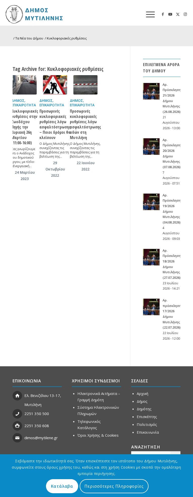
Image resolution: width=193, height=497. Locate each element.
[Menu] (148, 14)
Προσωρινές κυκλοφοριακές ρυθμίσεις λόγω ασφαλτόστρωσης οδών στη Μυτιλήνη (85, 124)
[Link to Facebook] (163, 14)
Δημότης (144, 408)
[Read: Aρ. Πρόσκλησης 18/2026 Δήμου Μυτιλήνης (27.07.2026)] (151, 257)
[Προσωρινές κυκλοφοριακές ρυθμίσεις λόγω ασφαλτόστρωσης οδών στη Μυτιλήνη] (85, 85)
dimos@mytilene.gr (41, 437)
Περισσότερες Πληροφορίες (113, 486)
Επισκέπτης (147, 416)
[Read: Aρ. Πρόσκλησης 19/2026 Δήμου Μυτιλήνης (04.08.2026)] (151, 202)
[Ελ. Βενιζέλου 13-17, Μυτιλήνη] (17, 395)
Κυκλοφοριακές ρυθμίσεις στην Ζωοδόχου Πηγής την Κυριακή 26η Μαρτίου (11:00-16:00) (24, 127)
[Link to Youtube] (170, 14)
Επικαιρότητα (23, 105)
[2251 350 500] (17, 414)
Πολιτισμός (147, 424)
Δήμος (17, 100)
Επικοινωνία (148, 432)
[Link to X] (178, 14)
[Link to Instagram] (185, 14)
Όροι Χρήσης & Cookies (98, 435)
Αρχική (142, 393)
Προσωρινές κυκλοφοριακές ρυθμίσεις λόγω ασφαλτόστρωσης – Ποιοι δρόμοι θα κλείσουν (55, 124)
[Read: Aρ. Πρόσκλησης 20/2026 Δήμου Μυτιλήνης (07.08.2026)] (151, 146)
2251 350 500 (36, 413)
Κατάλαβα (62, 486)
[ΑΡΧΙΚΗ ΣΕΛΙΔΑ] (52, 14)
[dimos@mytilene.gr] (17, 438)
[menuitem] (148, 14)
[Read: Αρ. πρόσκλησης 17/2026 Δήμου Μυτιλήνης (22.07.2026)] (151, 307)
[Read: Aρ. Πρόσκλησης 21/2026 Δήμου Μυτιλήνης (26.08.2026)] (151, 91)
